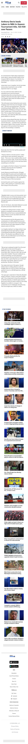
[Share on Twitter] (7, 36)
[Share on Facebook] (5, 36)
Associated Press (5, 32)
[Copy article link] (9, 36)
